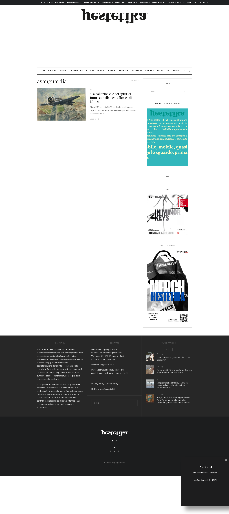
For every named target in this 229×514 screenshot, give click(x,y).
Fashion (90, 71)
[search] (185, 91)
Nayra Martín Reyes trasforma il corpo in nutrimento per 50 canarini (174, 371)
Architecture (76, 71)
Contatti (132, 2)
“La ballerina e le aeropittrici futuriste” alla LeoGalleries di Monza (111, 97)
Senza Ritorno (173, 71)
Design (63, 71)
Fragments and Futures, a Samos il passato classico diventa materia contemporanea (172, 385)
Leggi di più (94, 119)
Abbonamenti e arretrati (113, 2)
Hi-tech (111, 71)
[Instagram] (204, 2)
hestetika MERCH (91, 2)
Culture (52, 71)
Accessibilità (189, 2)
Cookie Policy (174, 2)
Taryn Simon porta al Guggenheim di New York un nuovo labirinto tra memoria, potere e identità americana (173, 400)
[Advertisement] (114, 47)
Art (43, 71)
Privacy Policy (158, 2)
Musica (100, 71)
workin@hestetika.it (105, 364)
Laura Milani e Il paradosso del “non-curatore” (173, 358)
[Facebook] (200, 2)
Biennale (149, 71)
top (162, 354)
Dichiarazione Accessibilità (103, 389)
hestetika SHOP (74, 2)
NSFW (160, 71)
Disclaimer (144, 2)
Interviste (123, 71)
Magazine (59, 2)
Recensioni (136, 71)
